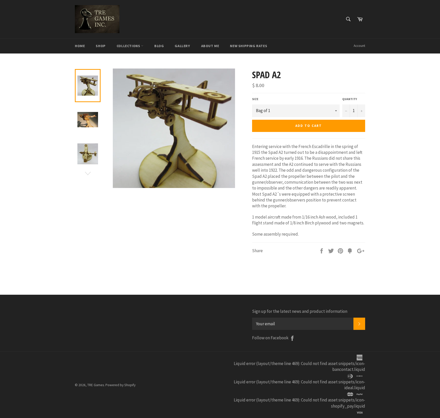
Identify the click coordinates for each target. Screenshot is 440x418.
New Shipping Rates (248, 46)
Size (255, 99)
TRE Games (95, 385)
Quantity (349, 99)
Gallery (182, 46)
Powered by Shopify (120, 385)
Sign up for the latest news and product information (299, 311)
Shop (100, 46)
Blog (159, 46)
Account (359, 46)
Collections (129, 46)
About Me (210, 46)
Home (80, 46)
